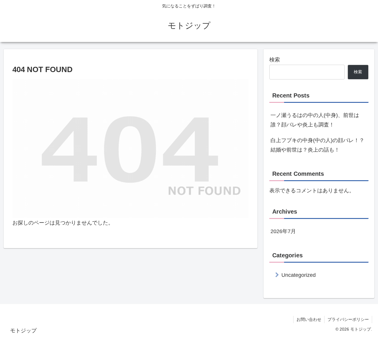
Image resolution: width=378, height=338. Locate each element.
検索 (274, 60)
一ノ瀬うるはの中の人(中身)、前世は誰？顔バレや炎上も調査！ (315, 120)
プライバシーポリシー (348, 319)
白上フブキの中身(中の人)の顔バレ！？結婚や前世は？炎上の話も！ (317, 145)
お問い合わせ (308, 319)
